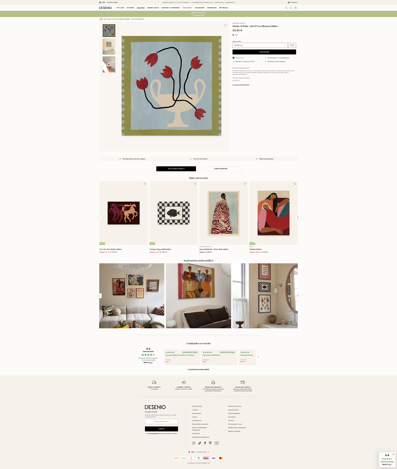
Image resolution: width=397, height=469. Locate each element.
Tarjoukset (187, 8)
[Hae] (286, 8)
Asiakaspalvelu (233, 410)
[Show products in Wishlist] (291, 7)
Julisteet (141, 8)
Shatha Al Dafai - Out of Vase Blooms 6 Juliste (131, 19)
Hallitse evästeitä (234, 431)
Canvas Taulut (153, 8)
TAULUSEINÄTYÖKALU (176, 169)
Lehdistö (195, 410)
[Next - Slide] (297, 217)
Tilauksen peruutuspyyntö (237, 428)
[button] (292, 45)
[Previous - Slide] (99, 217)
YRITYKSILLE (223, 8)
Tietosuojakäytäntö (154, 433)
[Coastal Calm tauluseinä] (265, 295)
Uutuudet (130, 8)
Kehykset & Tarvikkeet (171, 8)
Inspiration (212, 8)
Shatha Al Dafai (111, 19)
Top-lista (120, 8)
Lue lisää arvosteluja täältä (198, 369)
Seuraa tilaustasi (234, 413)
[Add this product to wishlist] (225, 25)
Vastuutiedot (196, 413)
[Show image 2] (109, 47)
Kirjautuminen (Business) (201, 437)
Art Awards (196, 433)
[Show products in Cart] (295, 7)
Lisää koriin (264, 52)
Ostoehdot (232, 417)
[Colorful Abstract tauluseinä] (131, 295)
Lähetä (161, 429)
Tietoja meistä (197, 406)
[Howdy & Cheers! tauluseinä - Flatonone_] (198, 295)
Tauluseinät (200, 8)
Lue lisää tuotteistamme (241, 85)
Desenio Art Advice (234, 406)
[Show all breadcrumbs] (101, 19)
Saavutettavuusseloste (200, 424)
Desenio (204, 463)
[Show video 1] (109, 64)
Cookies (231, 420)
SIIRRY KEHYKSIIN (220, 169)
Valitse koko (237, 41)
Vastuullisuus (197, 420)
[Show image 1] (109, 30)
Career (194, 417)
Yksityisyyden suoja (235, 424)
